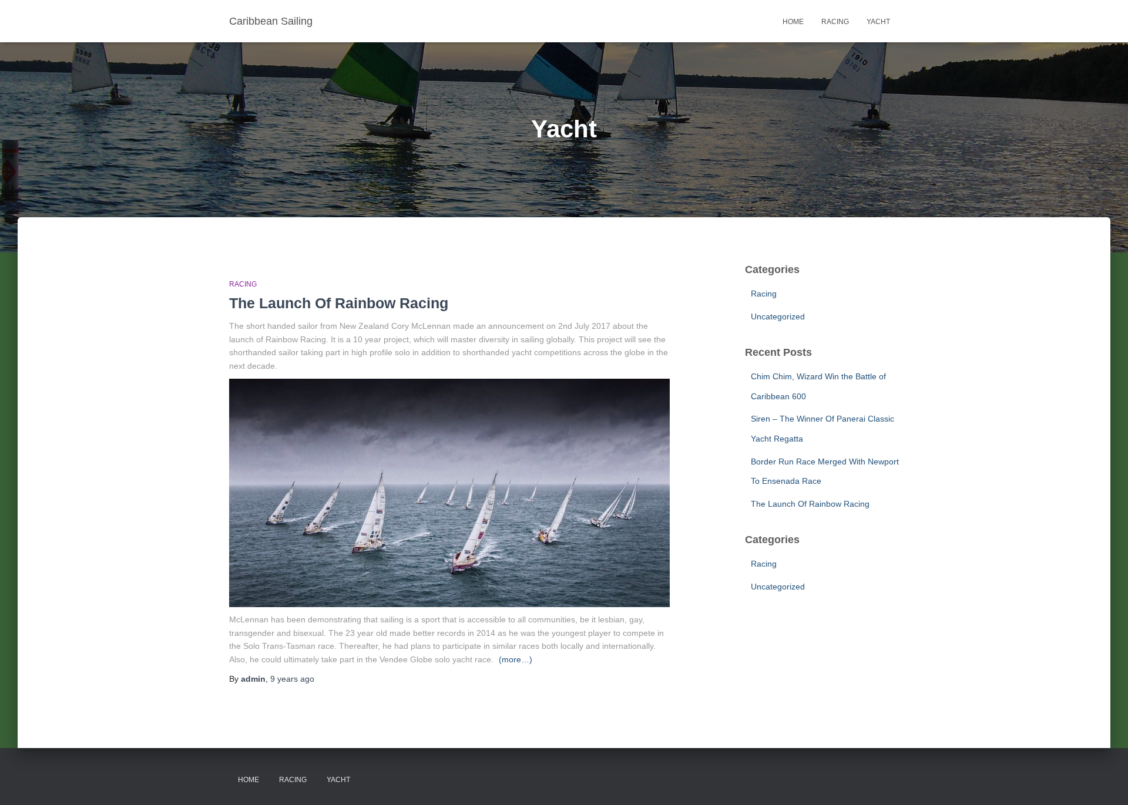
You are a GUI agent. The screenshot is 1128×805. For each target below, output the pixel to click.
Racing (835, 22)
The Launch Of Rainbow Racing (338, 303)
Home (793, 22)
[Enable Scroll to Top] (1105, 781)
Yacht (878, 22)
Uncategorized (778, 316)
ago (292, 678)
